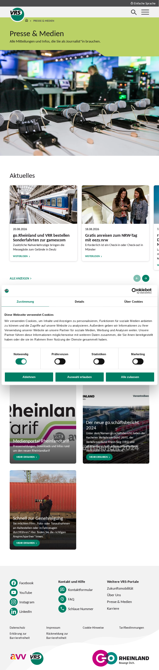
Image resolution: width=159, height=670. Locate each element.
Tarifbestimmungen (131, 627)
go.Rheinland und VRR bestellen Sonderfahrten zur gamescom (41, 237)
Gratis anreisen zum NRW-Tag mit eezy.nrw (111, 237)
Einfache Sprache (145, 3)
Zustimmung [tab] (25, 301)
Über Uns (114, 595)
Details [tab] (79, 301)
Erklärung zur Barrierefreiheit (20, 636)
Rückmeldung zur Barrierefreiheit (57, 636)
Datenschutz (17, 627)
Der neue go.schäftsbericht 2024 (112, 425)
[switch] (60, 361)
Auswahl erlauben (79, 377)
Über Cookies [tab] (133, 301)
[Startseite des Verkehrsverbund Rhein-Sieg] (17, 14)
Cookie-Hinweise (93, 627)
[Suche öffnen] (134, 12)
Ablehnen (28, 377)
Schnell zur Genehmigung (38, 518)
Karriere (113, 608)
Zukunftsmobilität (120, 588)
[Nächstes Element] (145, 278)
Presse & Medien (119, 601)
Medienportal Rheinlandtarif (41, 441)
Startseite (26, 21)
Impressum (53, 627)
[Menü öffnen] (145, 12)
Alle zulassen (130, 377)
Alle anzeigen (19, 278)
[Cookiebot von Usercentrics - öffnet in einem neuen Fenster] (138, 291)
